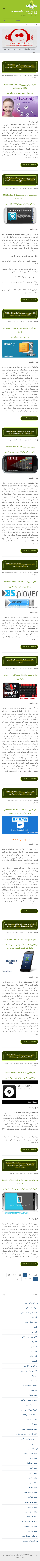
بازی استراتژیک (31, 1463)
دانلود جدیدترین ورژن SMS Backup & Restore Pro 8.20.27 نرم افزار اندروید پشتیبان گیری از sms (20, 180)
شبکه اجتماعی (31, 1405)
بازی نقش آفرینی (30, 1512)
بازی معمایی (32, 1507)
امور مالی (33, 1356)
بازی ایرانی (33, 1458)
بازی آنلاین (33, 1478)
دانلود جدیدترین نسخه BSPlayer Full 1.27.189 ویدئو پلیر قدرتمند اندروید (20, 565)
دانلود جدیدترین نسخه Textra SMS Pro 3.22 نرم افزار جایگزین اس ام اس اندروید (20, 792)
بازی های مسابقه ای (29, 1526)
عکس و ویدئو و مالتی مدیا (9, 75)
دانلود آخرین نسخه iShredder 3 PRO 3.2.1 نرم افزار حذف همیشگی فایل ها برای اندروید (20, 925)
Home (36, 25)
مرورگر (34, 1424)
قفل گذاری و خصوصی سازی (26, 1434)
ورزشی (34, 1390)
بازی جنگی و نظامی (29, 1453)
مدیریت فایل (32, 1395)
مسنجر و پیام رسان (30, 1385)
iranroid (33, 75)
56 (30, 1279)
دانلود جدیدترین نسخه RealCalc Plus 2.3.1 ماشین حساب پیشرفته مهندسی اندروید (20, 432)
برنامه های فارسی (30, 1308)
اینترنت (34, 1361)
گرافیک (34, 1376)
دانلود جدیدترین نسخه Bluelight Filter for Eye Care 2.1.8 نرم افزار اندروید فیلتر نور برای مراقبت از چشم (20, 1165)
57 (24, 1279)
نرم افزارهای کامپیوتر (29, 1536)
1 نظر (35, 803)
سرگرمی (33, 1351)
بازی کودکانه (32, 1497)
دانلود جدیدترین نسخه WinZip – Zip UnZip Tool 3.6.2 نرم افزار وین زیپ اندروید (20, 314)
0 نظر (33, 78)
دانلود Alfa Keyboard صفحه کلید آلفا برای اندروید (20, 661)
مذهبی (34, 1444)
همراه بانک (33, 1380)
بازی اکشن (33, 1468)
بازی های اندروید (32, 1448)
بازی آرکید (33, 1473)
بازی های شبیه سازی (29, 1521)
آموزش (34, 1332)
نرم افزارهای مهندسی (29, 1410)
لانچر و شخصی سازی (29, 1371)
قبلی (35, 1275)
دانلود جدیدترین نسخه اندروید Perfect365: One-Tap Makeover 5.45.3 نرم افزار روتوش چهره (20, 66)
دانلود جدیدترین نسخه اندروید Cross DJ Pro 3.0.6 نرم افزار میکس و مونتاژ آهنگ (20, 1055)
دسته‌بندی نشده (12, 800)
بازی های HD (32, 1516)
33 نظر (7, 668)
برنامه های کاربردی (30, 1366)
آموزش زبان (32, 1317)
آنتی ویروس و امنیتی (29, 1337)
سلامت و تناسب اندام (29, 1312)
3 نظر (7, 440)
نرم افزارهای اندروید (31, 1303)
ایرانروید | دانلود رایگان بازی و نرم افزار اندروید (24, 12)
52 (20, 1275)
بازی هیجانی (32, 1531)
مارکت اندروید (32, 1419)
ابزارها (15, 188)
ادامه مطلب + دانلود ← (29, 164)
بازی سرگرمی (31, 1482)
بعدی (18, 1279)
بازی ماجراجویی (31, 1502)
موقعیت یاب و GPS (30, 1414)
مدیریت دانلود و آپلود (29, 1429)
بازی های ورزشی (30, 1492)
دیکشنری (33, 1346)
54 (9, 1275)
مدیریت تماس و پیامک (29, 1400)
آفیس (35, 1327)
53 (14, 1275)
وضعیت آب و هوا (31, 1322)
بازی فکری (33, 1487)
